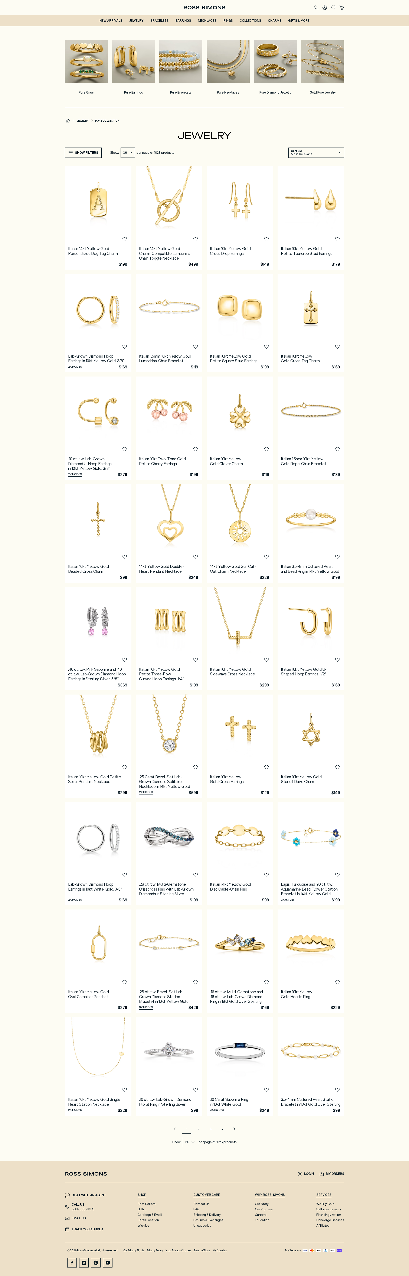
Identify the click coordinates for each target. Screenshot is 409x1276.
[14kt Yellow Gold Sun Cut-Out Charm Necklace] (240, 533)
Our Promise (264, 1209)
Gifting (142, 1209)
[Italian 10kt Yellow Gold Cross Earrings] (240, 746)
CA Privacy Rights (133, 1250)
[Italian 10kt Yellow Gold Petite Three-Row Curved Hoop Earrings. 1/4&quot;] (169, 638)
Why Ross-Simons (270, 1195)
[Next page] (234, 1129)
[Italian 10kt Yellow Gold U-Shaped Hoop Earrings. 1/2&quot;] (311, 638)
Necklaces (207, 20)
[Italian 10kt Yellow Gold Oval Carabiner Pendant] (98, 961)
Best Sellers (147, 1204)
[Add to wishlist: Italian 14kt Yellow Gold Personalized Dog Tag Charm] (124, 239)
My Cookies (220, 1250)
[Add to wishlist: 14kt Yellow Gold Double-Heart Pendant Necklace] (195, 557)
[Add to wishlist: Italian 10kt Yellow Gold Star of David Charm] (337, 767)
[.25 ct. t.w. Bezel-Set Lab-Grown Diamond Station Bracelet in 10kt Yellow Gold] (169, 961)
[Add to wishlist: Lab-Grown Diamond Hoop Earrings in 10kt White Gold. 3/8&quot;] (124, 875)
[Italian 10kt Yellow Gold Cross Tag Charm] (311, 323)
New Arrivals (110, 20)
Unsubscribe (202, 1225)
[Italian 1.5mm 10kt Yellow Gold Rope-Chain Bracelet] (311, 428)
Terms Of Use (202, 1250)
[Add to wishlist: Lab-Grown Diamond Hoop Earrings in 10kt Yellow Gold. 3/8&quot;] (124, 346)
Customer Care (206, 1195)
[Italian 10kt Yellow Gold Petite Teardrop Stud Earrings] (311, 218)
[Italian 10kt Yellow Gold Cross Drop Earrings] (240, 218)
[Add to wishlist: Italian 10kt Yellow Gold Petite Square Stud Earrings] (266, 346)
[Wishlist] (333, 7)
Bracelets (159, 20)
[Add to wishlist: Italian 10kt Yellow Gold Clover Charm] (266, 449)
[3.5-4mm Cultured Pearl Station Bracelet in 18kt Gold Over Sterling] (311, 1066)
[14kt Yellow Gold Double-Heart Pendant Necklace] (169, 533)
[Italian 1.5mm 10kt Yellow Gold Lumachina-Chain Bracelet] (169, 323)
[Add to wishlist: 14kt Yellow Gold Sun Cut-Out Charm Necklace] (266, 557)
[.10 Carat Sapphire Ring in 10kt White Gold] (240, 1066)
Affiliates (323, 1225)
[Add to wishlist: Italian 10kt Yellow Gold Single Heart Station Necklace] (124, 1090)
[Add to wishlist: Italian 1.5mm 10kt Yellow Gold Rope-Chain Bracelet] (337, 449)
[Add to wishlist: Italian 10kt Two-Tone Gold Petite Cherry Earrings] (195, 449)
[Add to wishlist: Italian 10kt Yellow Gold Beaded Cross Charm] (124, 557)
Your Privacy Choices (178, 1250)
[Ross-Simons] (204, 7)
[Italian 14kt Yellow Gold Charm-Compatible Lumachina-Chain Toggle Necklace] (169, 218)
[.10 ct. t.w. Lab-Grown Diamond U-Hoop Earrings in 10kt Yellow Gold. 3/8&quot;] (98, 428)
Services (324, 1195)
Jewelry (136, 20)
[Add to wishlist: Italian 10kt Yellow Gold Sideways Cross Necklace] (266, 659)
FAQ (196, 1209)
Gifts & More (299, 20)
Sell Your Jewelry (328, 1209)
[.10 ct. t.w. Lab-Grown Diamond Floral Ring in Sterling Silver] (169, 1066)
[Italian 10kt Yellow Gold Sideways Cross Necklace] (240, 638)
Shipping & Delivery (207, 1215)
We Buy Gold (325, 1204)
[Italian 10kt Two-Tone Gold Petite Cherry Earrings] (169, 428)
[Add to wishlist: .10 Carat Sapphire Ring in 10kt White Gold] (266, 1090)
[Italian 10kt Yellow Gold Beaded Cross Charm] (98, 533)
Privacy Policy (155, 1250)
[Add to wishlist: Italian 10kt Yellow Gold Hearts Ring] (337, 982)
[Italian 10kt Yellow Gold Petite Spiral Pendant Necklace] (98, 746)
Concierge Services (330, 1220)
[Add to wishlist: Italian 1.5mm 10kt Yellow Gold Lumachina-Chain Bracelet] (195, 346)
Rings (228, 20)
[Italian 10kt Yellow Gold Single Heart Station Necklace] (98, 1066)
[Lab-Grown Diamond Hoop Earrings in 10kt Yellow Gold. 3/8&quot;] (98, 323)
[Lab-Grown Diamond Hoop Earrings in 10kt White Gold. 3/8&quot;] (98, 853)
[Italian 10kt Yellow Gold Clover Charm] (240, 428)
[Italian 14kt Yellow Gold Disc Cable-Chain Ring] (240, 853)
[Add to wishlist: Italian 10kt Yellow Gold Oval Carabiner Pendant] (124, 982)
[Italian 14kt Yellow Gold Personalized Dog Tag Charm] (98, 218)
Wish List (144, 1225)
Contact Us (201, 1204)
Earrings (183, 20)
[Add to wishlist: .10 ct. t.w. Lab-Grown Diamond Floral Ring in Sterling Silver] (195, 1090)
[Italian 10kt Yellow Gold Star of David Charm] (311, 746)
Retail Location (148, 1220)
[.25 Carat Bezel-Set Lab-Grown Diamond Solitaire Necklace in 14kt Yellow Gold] (169, 746)
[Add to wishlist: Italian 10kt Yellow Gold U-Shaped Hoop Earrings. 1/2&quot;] (337, 659)
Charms (274, 20)
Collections (250, 20)
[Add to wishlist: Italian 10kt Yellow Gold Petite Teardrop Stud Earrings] (337, 239)
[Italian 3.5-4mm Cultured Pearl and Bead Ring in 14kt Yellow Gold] (311, 533)
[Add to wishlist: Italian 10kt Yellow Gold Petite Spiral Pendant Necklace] (124, 767)
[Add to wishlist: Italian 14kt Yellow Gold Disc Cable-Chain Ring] (266, 875)
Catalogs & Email (150, 1215)
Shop (142, 1195)
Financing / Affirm (328, 1215)
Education (262, 1220)
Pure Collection (107, 120)
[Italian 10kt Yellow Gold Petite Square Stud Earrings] (240, 323)
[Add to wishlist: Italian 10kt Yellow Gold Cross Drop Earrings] (266, 239)
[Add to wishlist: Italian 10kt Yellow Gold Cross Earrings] (266, 767)
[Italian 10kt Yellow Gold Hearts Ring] (311, 961)
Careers (260, 1215)
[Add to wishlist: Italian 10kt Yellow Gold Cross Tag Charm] (337, 346)
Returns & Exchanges (208, 1220)
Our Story (262, 1204)
